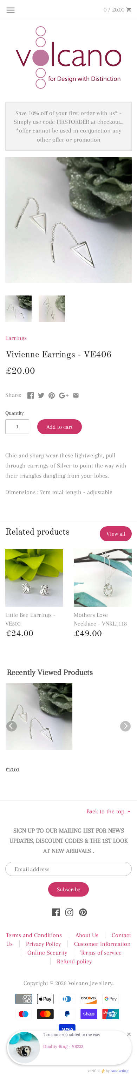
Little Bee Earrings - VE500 (30, 619)
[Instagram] (69, 911)
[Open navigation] (10, 10)
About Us (87, 935)
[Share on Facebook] (30, 394)
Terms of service (101, 952)
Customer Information (102, 943)
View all (115, 533)
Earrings (16, 337)
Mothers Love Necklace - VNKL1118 (100, 619)
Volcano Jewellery (90, 982)
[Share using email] (76, 394)
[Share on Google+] (63, 394)
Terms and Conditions (34, 935)
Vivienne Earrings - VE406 (39, 760)
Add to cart (59, 426)
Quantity (14, 413)
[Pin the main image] (51, 394)
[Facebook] (56, 911)
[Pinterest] (83, 911)
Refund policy (74, 961)
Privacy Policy (43, 943)
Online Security (47, 952)
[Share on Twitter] (41, 394)
